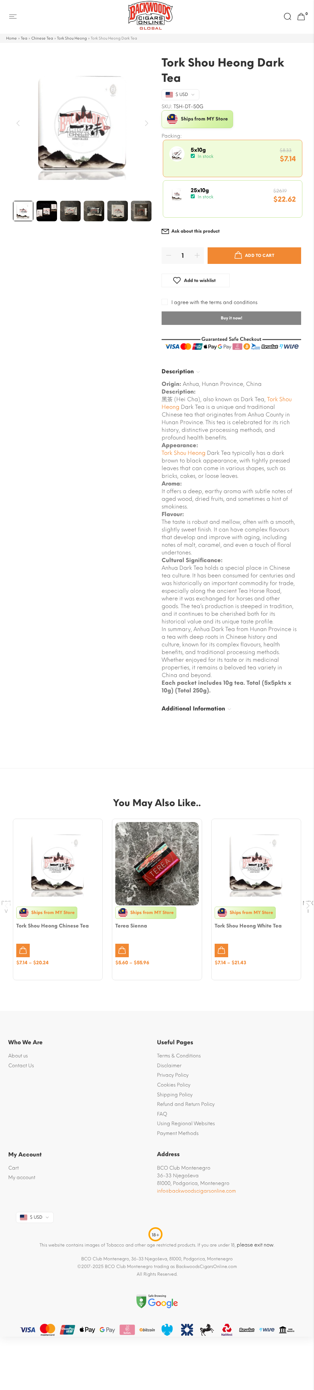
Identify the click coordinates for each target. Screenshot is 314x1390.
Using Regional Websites (186, 1123)
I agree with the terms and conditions (214, 302)
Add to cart (259, 255)
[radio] (232, 158)
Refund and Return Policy (186, 1104)
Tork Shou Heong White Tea (248, 926)
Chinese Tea (42, 38)
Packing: (172, 136)
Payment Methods (178, 1133)
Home (11, 38)
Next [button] (147, 123)
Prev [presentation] (6, 906)
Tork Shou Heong (72, 38)
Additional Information (193, 708)
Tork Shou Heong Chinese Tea (52, 926)
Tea (24, 38)
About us (18, 1056)
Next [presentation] (308, 906)
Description (178, 371)
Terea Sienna (131, 926)
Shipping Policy (175, 1095)
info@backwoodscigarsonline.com (196, 1191)
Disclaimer (169, 1065)
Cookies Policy (173, 1085)
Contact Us (21, 1065)
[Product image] (57, 863)
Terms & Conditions (179, 1056)
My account (21, 1177)
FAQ (162, 1114)
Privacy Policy (173, 1075)
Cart (13, 1168)
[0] (301, 17)
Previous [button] (18, 123)
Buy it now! (231, 318)
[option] (82, 125)
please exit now (255, 1245)
